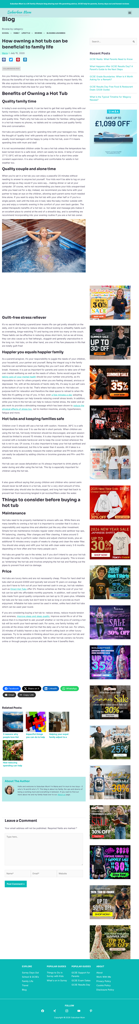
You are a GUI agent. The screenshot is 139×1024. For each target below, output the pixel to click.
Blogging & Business (56, 33)
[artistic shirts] (110, 662)
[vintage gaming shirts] (110, 422)
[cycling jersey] (110, 902)
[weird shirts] (110, 862)
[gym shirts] (110, 382)
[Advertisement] (44, 294)
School (5, 33)
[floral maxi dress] (110, 942)
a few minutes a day (62, 394)
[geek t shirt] (110, 582)
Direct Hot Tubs (18, 589)
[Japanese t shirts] (110, 542)
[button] (130, 12)
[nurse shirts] (110, 462)
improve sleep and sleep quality (33, 616)
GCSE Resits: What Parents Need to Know (111, 59)
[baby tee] (110, 342)
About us (61, 794)
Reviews (38, 33)
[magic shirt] (110, 622)
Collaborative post (11, 68)
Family (17, 33)
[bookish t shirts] (110, 702)
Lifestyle (26, 33)
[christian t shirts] (110, 502)
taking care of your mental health (19, 376)
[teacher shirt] (110, 302)
